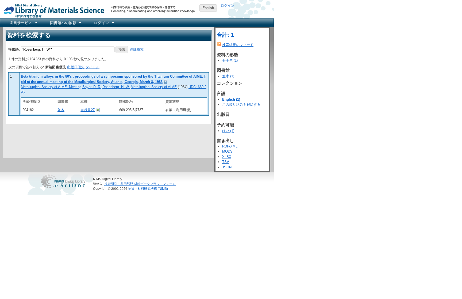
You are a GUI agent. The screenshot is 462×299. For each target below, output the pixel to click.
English (208, 8)
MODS (227, 151)
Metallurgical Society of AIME (154, 87)
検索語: (14, 49)
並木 (60, 110)
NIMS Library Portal (52, 10)
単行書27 (87, 110)
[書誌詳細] (166, 82)
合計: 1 (225, 35)
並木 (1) (228, 76)
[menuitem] (23, 23)
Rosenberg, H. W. (116, 87)
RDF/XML (229, 146)
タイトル (92, 67)
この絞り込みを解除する (241, 105)
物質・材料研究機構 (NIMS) (148, 188)
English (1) (231, 99)
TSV (225, 162)
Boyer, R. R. (91, 87)
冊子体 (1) (230, 60)
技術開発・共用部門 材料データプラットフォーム (140, 184)
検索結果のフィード (237, 45)
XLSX (226, 157)
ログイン (227, 5)
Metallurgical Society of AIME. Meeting (51, 87)
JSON (227, 167)
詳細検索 (137, 49)
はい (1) (228, 131)
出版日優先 (75, 67)
